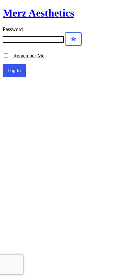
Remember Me (26, 56)
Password (13, 29)
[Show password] (73, 39)
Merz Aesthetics (38, 13)
